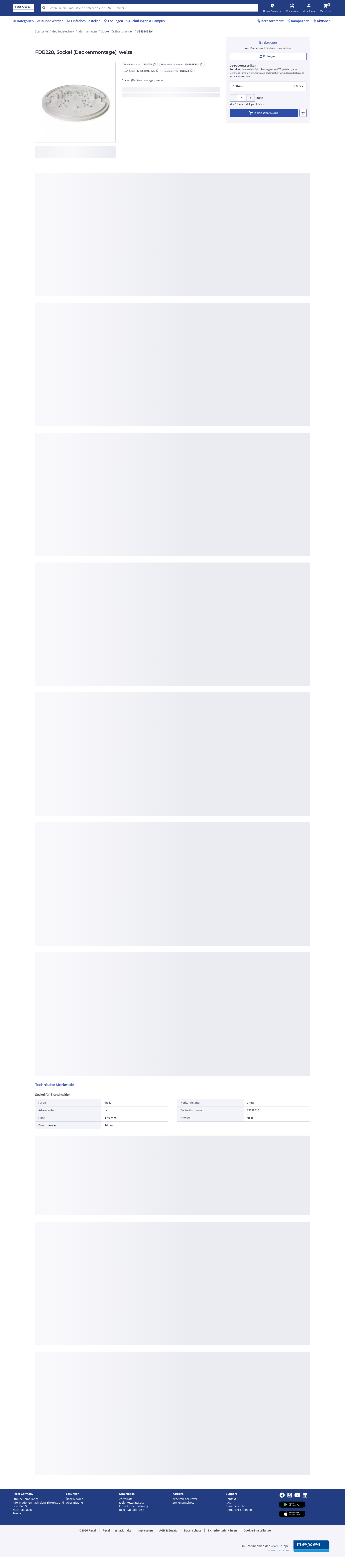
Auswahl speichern (128, 247)
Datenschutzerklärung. (204, 173)
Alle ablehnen (184, 247)
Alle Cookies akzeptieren (216, 247)
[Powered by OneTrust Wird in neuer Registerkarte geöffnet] (221, 259)
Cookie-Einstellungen (132, 231)
